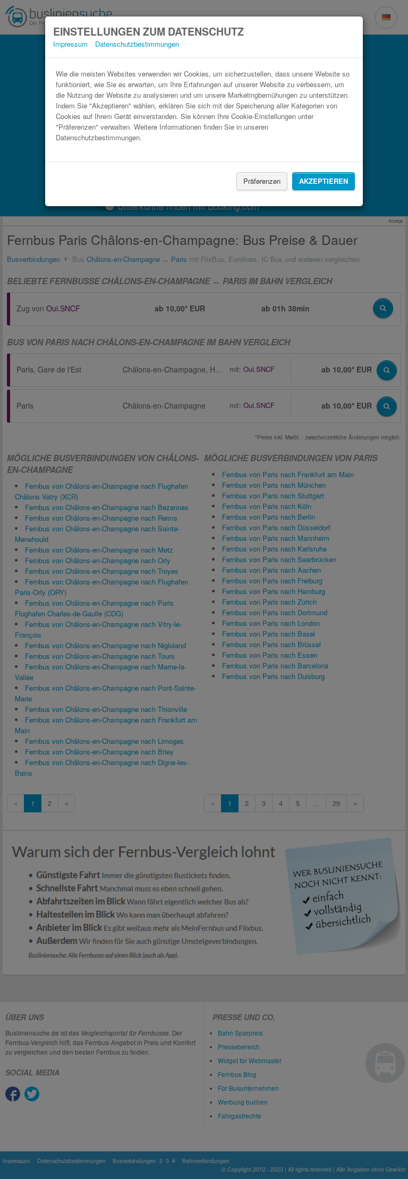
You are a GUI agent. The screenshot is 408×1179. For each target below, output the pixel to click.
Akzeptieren (323, 181)
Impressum (70, 44)
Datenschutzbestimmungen (137, 44)
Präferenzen (261, 181)
